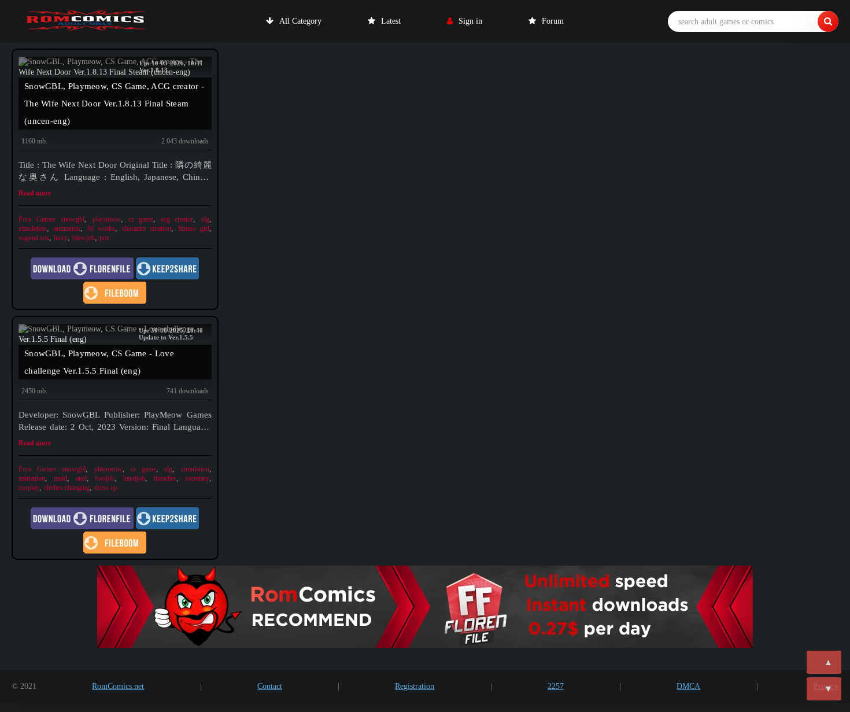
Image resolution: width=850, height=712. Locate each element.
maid (60, 478)
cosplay (29, 488)
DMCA (688, 686)
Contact (269, 686)
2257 (556, 686)
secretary (197, 478)
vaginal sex (34, 238)
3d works (101, 228)
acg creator (177, 219)
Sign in (470, 21)
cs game (140, 219)
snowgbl (72, 219)
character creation (147, 228)
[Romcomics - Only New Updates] (87, 21)
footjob (104, 478)
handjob (134, 478)
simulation (33, 228)
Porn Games (37, 219)
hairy (61, 238)
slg (205, 219)
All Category (300, 21)
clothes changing (67, 488)
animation (67, 228)
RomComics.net (118, 686)
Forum (553, 21)
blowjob (83, 238)
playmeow (107, 219)
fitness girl (193, 228)
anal (81, 478)
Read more (35, 193)
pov (104, 238)
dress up (105, 488)
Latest (391, 21)
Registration (414, 686)
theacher (165, 478)
